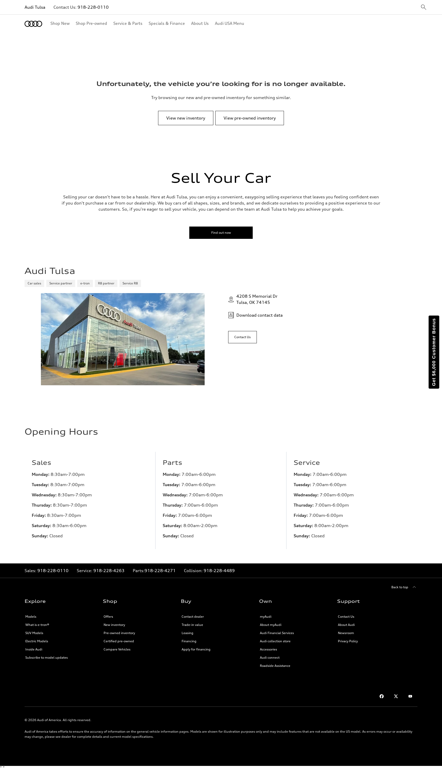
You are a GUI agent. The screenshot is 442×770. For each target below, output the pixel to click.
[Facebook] (381, 696)
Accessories (268, 649)
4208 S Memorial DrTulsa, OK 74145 (257, 299)
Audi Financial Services (277, 633)
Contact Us (346, 616)
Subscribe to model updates (46, 657)
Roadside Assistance (275, 666)
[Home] (33, 24)
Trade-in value (192, 625)
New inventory (114, 625)
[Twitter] (396, 696)
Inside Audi (33, 649)
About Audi (346, 625)
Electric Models (36, 641)
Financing (189, 641)
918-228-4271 (160, 570)
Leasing (187, 633)
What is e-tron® (37, 625)
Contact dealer (193, 616)
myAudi (265, 616)
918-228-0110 (93, 7)
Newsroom (346, 633)
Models (30, 616)
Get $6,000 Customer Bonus (433, 352)
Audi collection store (275, 641)
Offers (108, 616)
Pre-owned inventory (119, 633)
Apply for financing (196, 649)
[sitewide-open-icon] (424, 7)
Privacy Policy (348, 641)
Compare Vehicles (117, 649)
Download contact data (259, 315)
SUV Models (34, 633)
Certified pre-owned (119, 641)
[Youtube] (410, 696)
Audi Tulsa (35, 7)
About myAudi (270, 625)
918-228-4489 (219, 570)
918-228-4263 (109, 570)
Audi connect (270, 657)
